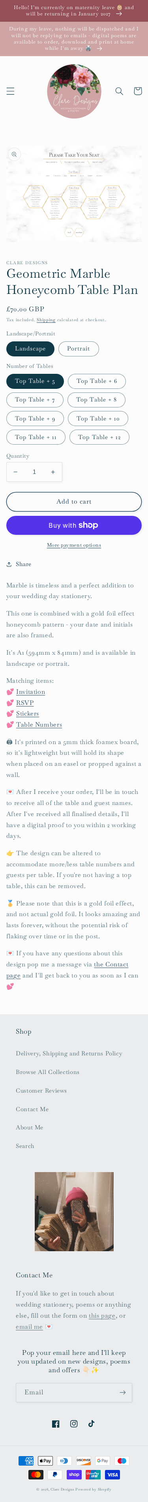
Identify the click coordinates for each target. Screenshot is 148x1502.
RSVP (25, 703)
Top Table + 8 (96, 399)
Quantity (17, 455)
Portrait (78, 348)
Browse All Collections (48, 1072)
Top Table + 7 (35, 399)
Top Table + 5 (35, 380)
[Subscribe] (123, 1392)
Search (25, 1146)
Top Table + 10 (98, 418)
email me (29, 1326)
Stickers (27, 713)
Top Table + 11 (36, 437)
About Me (29, 1127)
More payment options (74, 545)
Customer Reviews (41, 1090)
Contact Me (32, 1109)
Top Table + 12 (99, 437)
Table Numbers (39, 724)
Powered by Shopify (93, 1489)
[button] (10, 91)
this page (102, 1315)
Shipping (46, 319)
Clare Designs (62, 1489)
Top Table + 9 (35, 418)
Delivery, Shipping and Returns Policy (69, 1053)
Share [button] (24, 564)
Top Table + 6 (97, 380)
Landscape (30, 348)
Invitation (30, 692)
